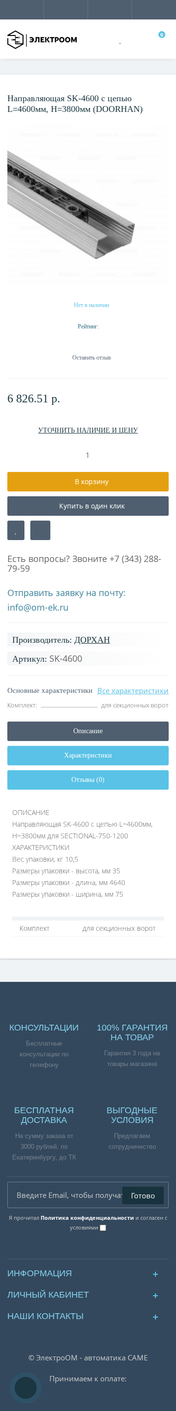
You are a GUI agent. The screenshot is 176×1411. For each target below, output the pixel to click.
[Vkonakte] (80, 1249)
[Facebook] (64, 1249)
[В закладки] (15, 530)
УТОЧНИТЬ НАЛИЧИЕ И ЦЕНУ (88, 430)
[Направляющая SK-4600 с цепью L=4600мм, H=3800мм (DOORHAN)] (88, 204)
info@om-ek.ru (37, 607)
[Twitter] (112, 1249)
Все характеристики (133, 690)
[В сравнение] (40, 530)
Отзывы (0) (88, 779)
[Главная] (10, 85)
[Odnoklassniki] (96, 1249)
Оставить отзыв (91, 357)
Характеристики (88, 755)
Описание (88, 731)
